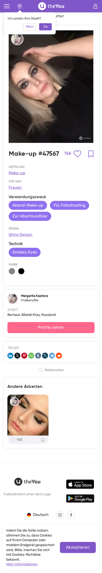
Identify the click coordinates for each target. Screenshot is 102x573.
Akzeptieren (78, 547)
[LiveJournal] (45, 356)
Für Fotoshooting (69, 205)
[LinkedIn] (10, 356)
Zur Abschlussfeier (30, 216)
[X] (17, 356)
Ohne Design (20, 234)
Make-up (17, 173)
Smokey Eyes (24, 252)
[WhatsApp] (31, 356)
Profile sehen (51, 327)
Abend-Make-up (27, 205)
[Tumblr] (38, 356)
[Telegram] (52, 356)
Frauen (15, 187)
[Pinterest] (24, 356)
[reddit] (59, 356)
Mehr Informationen (21, 564)
